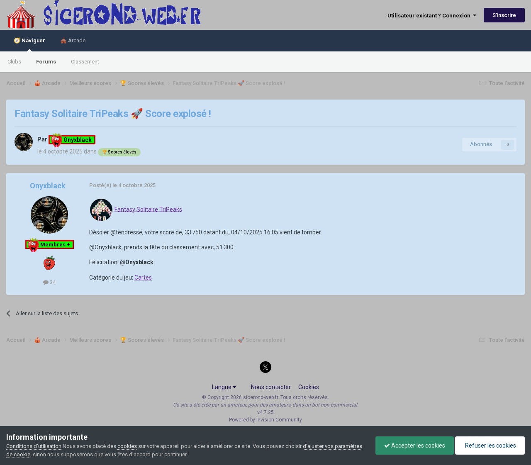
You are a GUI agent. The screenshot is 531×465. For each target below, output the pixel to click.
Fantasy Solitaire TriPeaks (148, 209)
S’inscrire (504, 15)
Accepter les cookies (417, 445)
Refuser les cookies (490, 445)
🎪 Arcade (72, 40)
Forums (46, 61)
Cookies (308, 387)
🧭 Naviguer (29, 40)
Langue (222, 387)
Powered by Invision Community (265, 420)
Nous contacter (271, 387)
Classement (85, 61)
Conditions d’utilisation (33, 446)
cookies (127, 446)
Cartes (143, 277)
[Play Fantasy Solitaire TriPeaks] (101, 209)
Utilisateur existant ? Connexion (430, 15)
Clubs (14, 61)
